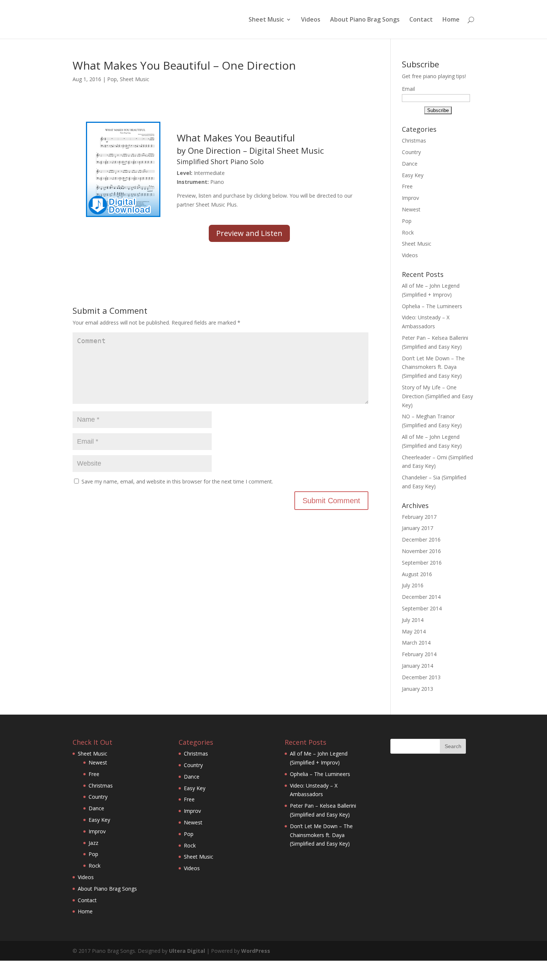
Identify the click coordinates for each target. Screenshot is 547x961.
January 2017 (417, 527)
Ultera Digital (187, 950)
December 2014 (421, 596)
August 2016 (417, 574)
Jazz (93, 842)
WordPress (255, 950)
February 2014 (419, 654)
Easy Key (412, 175)
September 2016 (422, 562)
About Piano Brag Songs (365, 20)
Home (451, 20)
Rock (408, 232)
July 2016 (412, 585)
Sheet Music (266, 20)
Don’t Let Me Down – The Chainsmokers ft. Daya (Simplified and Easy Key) (433, 367)
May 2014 (414, 631)
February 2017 (419, 516)
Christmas (414, 140)
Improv (410, 197)
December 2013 (421, 677)
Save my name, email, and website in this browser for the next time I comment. (177, 481)
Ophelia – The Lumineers (432, 306)
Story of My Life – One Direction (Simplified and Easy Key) (437, 396)
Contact (421, 20)
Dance (410, 163)
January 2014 (417, 665)
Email (408, 88)
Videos (310, 20)
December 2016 (421, 539)
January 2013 (417, 688)
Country (411, 152)
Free (407, 186)
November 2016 (421, 551)
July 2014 (412, 619)
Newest (411, 209)
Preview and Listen (249, 233)
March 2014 (416, 642)
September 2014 (422, 608)
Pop (112, 79)
